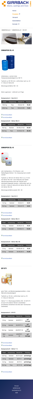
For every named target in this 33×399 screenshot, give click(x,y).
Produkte (15, 14)
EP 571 (25, 30)
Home (14, 10)
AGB (16, 392)
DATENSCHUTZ (16, 390)
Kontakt (15, 24)
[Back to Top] (31, 397)
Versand (15, 17)
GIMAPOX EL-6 (6, 30)
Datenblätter (16, 21)
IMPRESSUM (16, 388)
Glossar (16, 386)
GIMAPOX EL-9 (16, 30)
